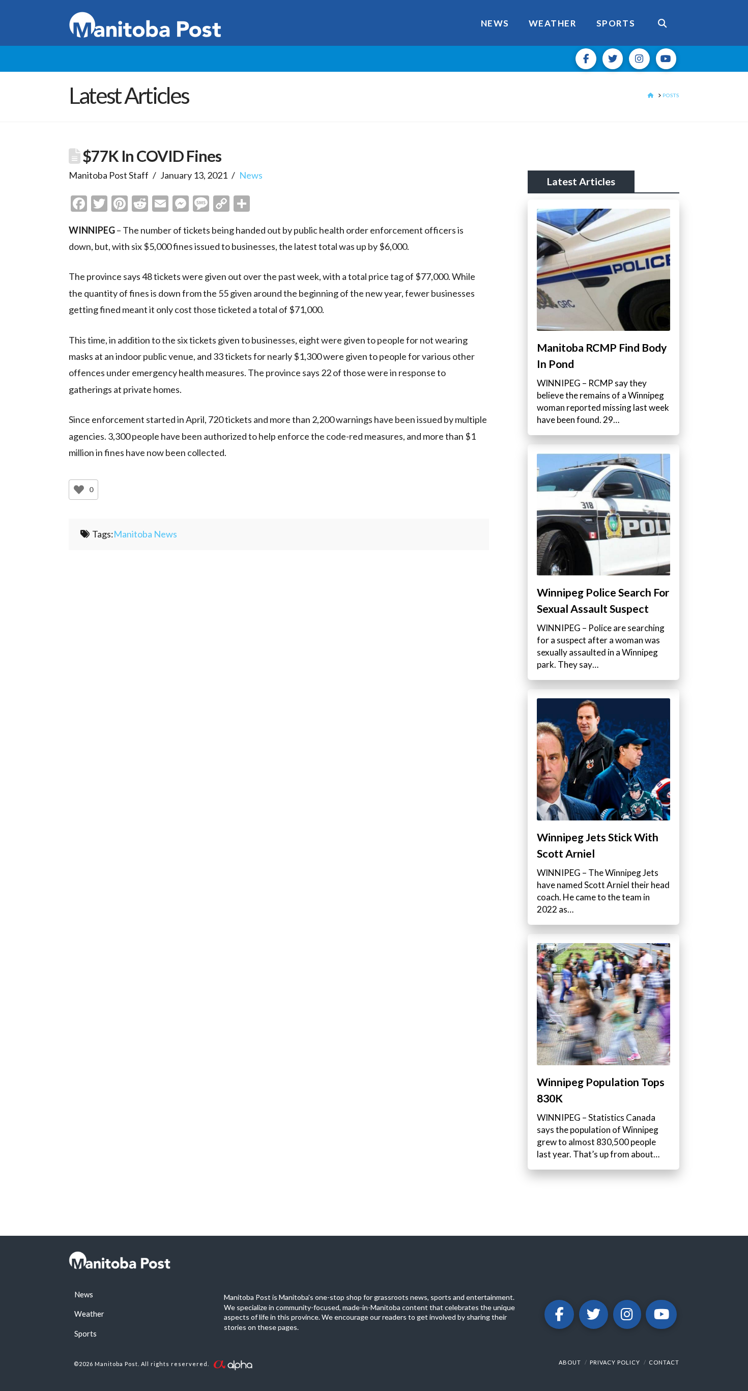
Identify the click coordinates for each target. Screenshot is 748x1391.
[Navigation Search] (662, 23)
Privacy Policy (615, 1362)
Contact (664, 1362)
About (570, 1362)
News (251, 175)
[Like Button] (79, 489)
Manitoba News (145, 534)
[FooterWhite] (232, 1364)
